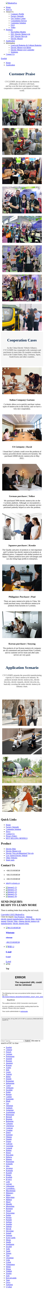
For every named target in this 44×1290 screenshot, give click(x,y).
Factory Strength (17, 16)
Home (8, 7)
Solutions (14, 52)
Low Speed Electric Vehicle (16, 855)
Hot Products (19, 917)
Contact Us (10, 54)
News (8, 831)
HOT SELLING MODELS (17, 838)
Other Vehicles (11, 858)
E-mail (8, 961)
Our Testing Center (18, 18)
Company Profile (17, 14)
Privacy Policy (11, 836)
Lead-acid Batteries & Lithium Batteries (26, 45)
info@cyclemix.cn (13, 883)
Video (13, 27)
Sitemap (29, 917)
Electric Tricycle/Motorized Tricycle (20, 853)
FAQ (13, 25)
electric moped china (21, 923)
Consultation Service (19, 21)
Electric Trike (12, 921)
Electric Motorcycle (13, 851)
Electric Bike (11, 849)
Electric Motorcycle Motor (21, 47)
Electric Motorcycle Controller (22, 50)
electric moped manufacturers (12, 919)
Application (10, 41)
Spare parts (10, 860)
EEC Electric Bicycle (19, 36)
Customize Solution (18, 23)
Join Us (9, 9)
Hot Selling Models (18, 32)
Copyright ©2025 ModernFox (12, 914)
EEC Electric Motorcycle (20, 34)
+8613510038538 (13, 942)
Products (9, 30)
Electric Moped (17, 39)
